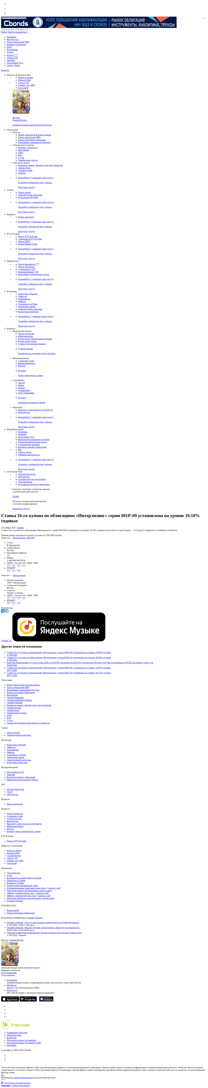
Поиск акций (24, 192)
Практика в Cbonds (16, 880)
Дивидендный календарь (30, 195)
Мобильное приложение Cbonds (33, 439)
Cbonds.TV (6, 640)
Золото (10, 52)
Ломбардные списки (28, 160)
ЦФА (9, 47)
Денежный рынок (26, 306)
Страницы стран (26, 361)
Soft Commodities (26, 393)
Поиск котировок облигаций (32, 140)
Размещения (24, 299)
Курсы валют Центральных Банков (35, 339)
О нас (9, 875)
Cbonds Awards (25, 170)
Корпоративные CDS (28, 272)
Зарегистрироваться (17, 32)
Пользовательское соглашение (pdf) (24, 1043)
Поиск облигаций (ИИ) (18, 42)
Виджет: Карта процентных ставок (24, 831)
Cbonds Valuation (15, 702)
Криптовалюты (25, 336)
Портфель (11, 37)
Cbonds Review (14, 855)
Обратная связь (14, 1035)
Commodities (24, 390)
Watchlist (11, 60)
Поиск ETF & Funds (27, 236)
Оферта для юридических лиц (21, 896)
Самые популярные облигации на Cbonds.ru (28, 723)
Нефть (21, 385)
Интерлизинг (19, 575)
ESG (20, 155)
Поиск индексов (26, 333)
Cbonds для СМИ (26, 85)
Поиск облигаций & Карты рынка (34, 135)
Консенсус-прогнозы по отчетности (35, 410)
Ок (2, 1075)
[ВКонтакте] (3, 611)
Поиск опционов (26, 267)
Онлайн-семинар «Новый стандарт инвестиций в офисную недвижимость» (43, 927)
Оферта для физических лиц (20, 893)
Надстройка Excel (15, 772)
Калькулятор (13, 910)
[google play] (28, 1001)
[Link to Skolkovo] (15, 1028)
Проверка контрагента (29, 455)
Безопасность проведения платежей (24, 878)
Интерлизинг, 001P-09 (23, 538)
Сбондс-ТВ (12, 58)
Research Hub (24, 80)
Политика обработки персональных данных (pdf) (30, 898)
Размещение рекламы (17, 1032)
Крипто (12, 55)
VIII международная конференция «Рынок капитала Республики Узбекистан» (44, 933)
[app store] (10, 1001)
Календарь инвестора (28, 311)
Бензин (21, 388)
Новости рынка (25, 77)
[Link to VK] (8, 1013)
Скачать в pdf (53, 888)
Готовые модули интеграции (32, 479)
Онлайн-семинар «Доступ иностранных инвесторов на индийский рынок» (43, 922)
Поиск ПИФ (24, 241)
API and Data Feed (26, 474)
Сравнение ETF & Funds (30, 239)
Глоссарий (23, 88)
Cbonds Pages (24, 168)
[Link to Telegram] (8, 1006)
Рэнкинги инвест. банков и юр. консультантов (40, 165)
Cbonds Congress (35, 918)
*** (8, 555)
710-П (10, 792)
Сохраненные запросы (29, 444)
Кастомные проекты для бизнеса (34, 484)
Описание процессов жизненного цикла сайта (29, 890)
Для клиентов (13, 873)
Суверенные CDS (26, 269)
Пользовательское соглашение (21, 1040)
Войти (4, 32)
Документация (25, 482)
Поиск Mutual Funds (27, 244)
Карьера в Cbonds (15, 883)
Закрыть (5, 70)
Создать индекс (14, 818)
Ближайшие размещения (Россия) (34, 142)
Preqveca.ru (12, 990)
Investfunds (12, 980)
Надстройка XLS (15, 63)
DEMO (15, 496)
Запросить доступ (21, 508)
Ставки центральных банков (32, 344)
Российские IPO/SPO (28, 197)
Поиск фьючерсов (28, 264)
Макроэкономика (26, 363)
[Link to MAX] (8, 1016)
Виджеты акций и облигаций (32, 447)
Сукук (21, 157)
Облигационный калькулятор (32, 442)
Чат (20, 449)
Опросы (22, 173)
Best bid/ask (12, 49)
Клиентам (11, 1037)
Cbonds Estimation (15, 697)
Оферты (22, 301)
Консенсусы (13, 39)
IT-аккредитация (15, 901)
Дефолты (22, 296)
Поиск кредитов (26, 217)
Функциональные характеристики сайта (26, 888)
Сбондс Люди (13, 65)
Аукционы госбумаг (28, 304)
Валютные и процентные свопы (33, 274)
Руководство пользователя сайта (22, 885)
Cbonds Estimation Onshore (19, 700)
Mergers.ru (12, 985)
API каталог (24, 477)
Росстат (21, 366)
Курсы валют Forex (27, 341)
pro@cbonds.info (9, 973)
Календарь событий (27, 294)
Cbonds (20, 528)
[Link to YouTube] (8, 1010)
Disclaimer (11, 1045)
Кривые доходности (16, 44)
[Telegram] (6, 611)
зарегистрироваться (23, 1077)
